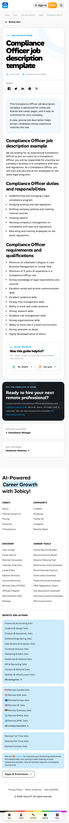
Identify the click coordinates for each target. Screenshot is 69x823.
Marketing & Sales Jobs (17, 654)
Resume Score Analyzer (45, 555)
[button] (22, 367)
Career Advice (9, 555)
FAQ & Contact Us (11, 514)
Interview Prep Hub (12, 565)
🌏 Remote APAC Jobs (16, 720)
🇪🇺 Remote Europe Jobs (17, 700)
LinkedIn (37, 508)
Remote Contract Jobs (16, 746)
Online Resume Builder (45, 550)
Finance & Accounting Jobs (19, 623)
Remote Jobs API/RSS (13, 585)
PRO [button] (52, 5)
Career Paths (8, 570)
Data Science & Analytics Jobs (20, 643)
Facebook (38, 514)
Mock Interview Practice (45, 570)
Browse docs (14, 22)
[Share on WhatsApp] (30, 89)
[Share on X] (16, 89)
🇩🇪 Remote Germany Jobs (18, 710)
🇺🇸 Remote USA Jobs (15, 695)
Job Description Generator (46, 590)
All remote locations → (17, 726)
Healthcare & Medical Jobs (18, 659)
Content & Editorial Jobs (17, 669)
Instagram (38, 524)
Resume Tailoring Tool (44, 560)
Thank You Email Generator (47, 580)
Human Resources (11, 580)
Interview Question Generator (48, 596)
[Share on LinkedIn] (23, 89)
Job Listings (8, 550)
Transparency (9, 529)
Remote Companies (12, 560)
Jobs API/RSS (51, 789)
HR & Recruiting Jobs (16, 664)
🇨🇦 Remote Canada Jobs (17, 690)
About (5, 508)
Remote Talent (40, 529)
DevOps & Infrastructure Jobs (20, 674)
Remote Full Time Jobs (17, 736)
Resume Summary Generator (48, 565)
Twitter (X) (38, 519)
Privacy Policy (15, 789)
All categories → (13, 679)
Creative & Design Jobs (16, 628)
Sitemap (6, 601)
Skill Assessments (42, 601)
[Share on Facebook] (9, 89)
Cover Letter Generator (44, 575)
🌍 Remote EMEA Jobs (17, 715)
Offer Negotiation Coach (45, 585)
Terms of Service (33, 789)
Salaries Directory (11, 575)
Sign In (42, 5)
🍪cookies (17, 756)
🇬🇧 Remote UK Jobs (15, 705)
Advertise (7, 524)
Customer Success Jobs (17, 649)
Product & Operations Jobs (19, 633)
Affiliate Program (11, 590)
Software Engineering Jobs (18, 638)
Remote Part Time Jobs (17, 741)
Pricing (5, 519)
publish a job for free (16, 407)
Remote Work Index (12, 596)
